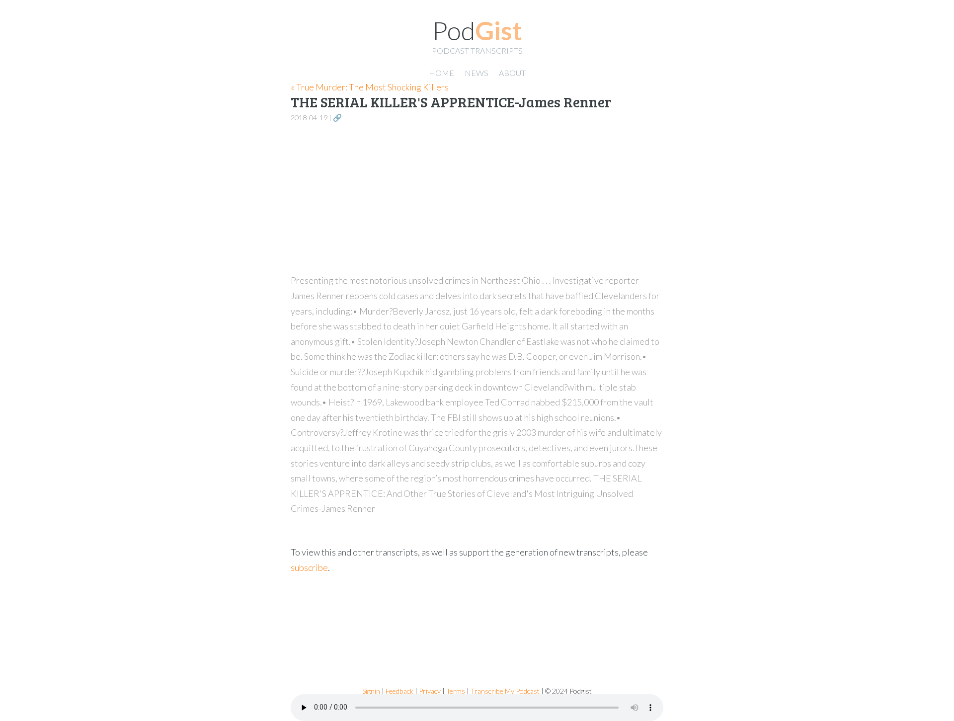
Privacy (430, 691)
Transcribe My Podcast (505, 691)
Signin (371, 691)
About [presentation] (512, 73)
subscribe (309, 567)
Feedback (399, 691)
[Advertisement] (477, 198)
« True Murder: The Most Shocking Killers (370, 86)
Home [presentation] (441, 73)
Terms (455, 691)
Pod (477, 30)
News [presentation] (476, 73)
